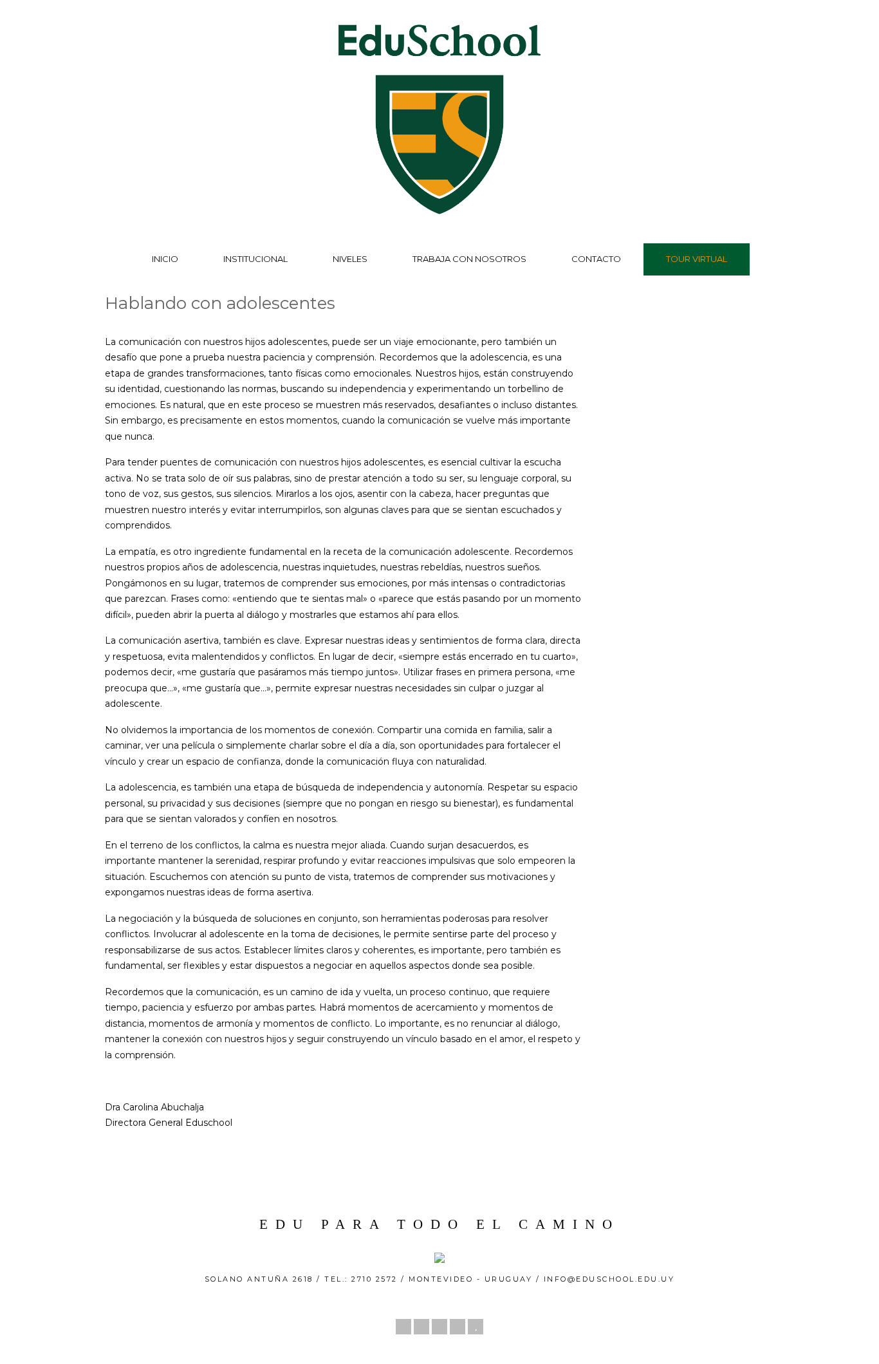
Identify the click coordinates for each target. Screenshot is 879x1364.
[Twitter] (403, 1326)
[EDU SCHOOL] (439, 218)
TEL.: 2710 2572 (362, 1279)
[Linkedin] (439, 1326)
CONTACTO (596, 259)
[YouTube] (475, 1326)
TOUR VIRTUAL (696, 259)
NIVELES (350, 259)
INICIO (165, 259)
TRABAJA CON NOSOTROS (469, 259)
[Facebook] (421, 1326)
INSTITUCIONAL (255, 259)
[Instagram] (457, 1326)
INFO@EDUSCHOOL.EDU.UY (609, 1279)
